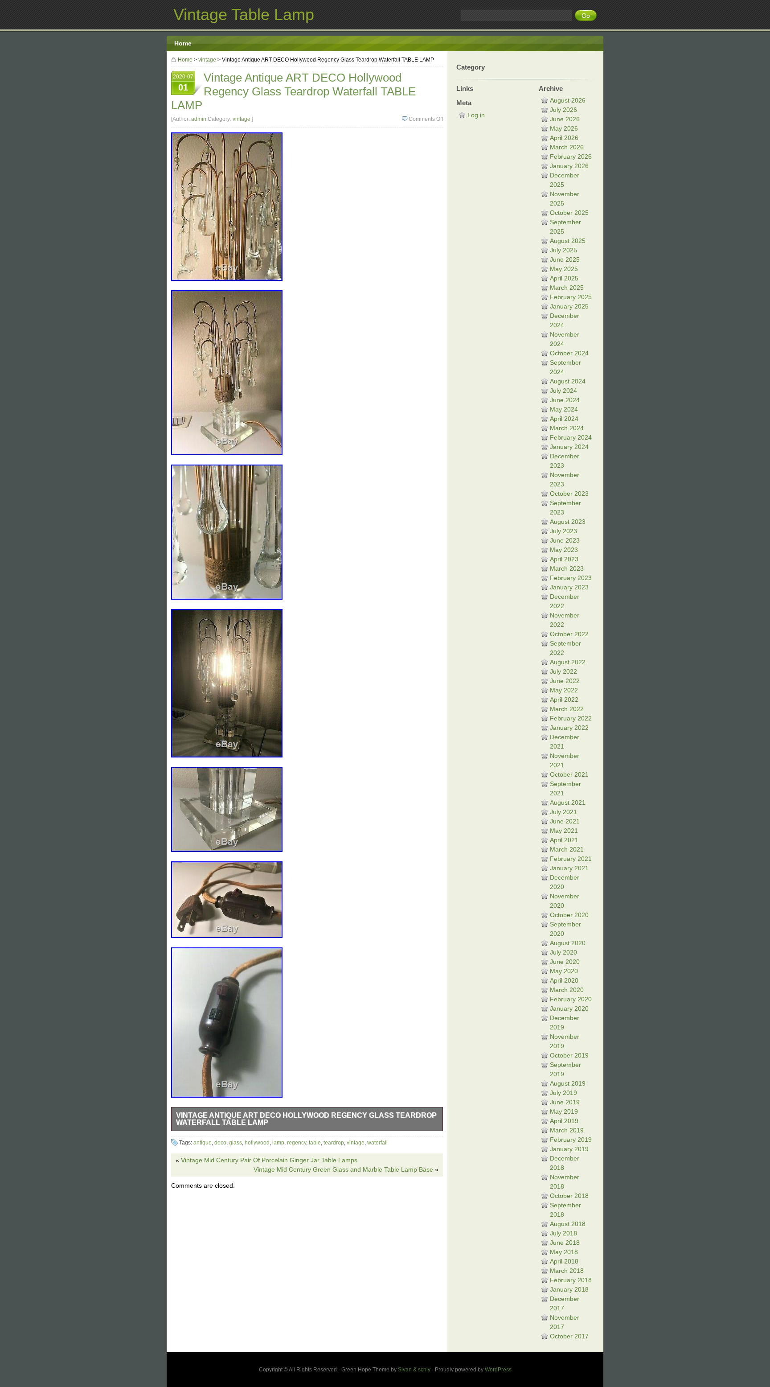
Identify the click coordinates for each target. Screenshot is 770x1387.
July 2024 (563, 390)
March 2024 (567, 428)
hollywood (257, 1143)
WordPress (498, 1369)
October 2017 (569, 1336)
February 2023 (571, 577)
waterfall (377, 1143)
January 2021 (569, 868)
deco (220, 1143)
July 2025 (563, 250)
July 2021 (563, 811)
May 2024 (564, 409)
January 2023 (569, 587)
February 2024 (571, 437)
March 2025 (567, 287)
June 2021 (565, 821)
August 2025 (568, 240)
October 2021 (569, 774)
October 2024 (569, 353)
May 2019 (564, 1111)
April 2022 (564, 699)
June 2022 (565, 680)
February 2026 (571, 156)
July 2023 (563, 531)
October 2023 (569, 493)
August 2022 (568, 662)
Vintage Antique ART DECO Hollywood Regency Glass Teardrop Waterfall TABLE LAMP (306, 1118)
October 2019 (569, 1055)
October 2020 (569, 914)
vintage (207, 60)
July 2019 (563, 1092)
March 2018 (567, 1270)
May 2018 (564, 1251)
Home (183, 43)
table (315, 1143)
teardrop (334, 1143)
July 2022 (563, 671)
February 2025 (571, 296)
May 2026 (564, 128)
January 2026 (569, 165)
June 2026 (565, 119)
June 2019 (565, 1102)
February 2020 (571, 999)
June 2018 (565, 1242)
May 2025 (564, 268)
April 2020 (564, 980)
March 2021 (567, 849)
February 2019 (571, 1139)
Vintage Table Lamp (243, 14)
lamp (278, 1143)
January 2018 (569, 1289)
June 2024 (565, 399)
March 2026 (567, 147)
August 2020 (568, 943)
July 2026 (563, 109)
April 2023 (564, 559)
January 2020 (569, 1008)
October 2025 (569, 212)
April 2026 (564, 137)
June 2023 (565, 540)
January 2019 (569, 1148)
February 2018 (571, 1280)
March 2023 (567, 568)
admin (198, 119)
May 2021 (564, 830)
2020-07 (183, 83)
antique (202, 1143)
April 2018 (564, 1261)
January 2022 (569, 727)
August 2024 (568, 381)
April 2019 (564, 1120)
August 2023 (568, 521)
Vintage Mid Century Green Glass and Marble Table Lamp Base (343, 1169)
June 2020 (565, 961)
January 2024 (569, 446)
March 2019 (567, 1130)
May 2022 (564, 690)
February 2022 (571, 718)
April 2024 (564, 418)
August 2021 (568, 802)
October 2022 (569, 634)
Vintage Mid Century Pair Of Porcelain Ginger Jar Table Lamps (269, 1160)
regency (296, 1143)
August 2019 (568, 1083)
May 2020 (564, 971)
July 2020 (563, 952)
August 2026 (568, 100)
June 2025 (565, 259)
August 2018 (568, 1223)
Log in (476, 115)
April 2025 (564, 278)
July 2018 (563, 1233)
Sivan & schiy (414, 1369)
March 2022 (567, 708)
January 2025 (569, 306)
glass (235, 1143)
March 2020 (567, 989)
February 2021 (571, 858)
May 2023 (564, 549)
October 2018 (569, 1195)
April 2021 (564, 840)
